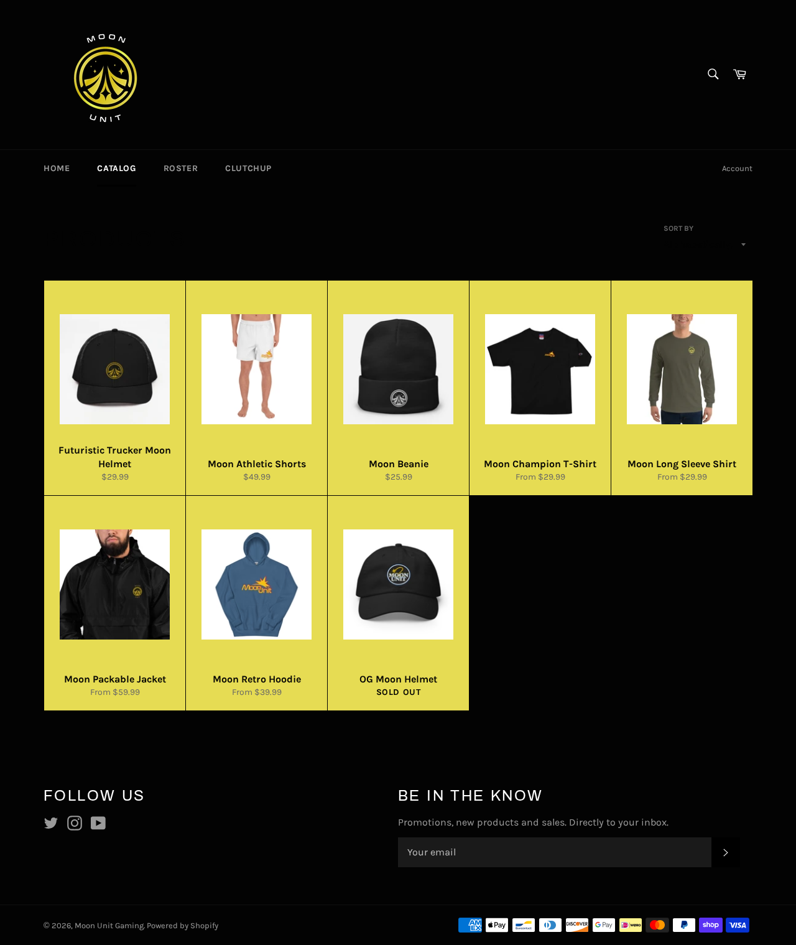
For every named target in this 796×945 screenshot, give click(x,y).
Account (737, 168)
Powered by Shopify (182, 925)
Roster (181, 168)
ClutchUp (248, 168)
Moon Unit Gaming (109, 925)
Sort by (678, 228)
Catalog (116, 168)
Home (57, 168)
